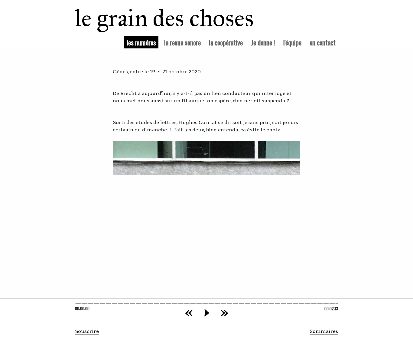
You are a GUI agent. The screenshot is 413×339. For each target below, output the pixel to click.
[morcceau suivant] (224, 313)
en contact (323, 42)
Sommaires (324, 331)
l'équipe (292, 42)
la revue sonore (182, 42)
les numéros (142, 42)
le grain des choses (156, 18)
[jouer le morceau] (206, 313)
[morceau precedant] (189, 313)
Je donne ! (263, 42)
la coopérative (226, 42)
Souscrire (87, 331)
